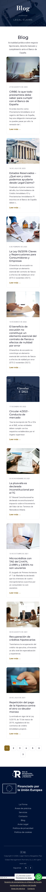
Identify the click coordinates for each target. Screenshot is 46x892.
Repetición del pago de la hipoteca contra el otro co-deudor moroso (22, 707)
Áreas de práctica (18, 889)
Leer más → (15, 129)
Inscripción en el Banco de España (23, 885)
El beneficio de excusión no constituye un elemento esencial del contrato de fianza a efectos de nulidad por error (23, 336)
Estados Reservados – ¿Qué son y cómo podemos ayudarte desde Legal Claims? (22, 178)
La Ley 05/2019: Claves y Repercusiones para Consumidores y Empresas (22, 256)
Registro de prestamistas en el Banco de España (23, 882)
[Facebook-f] (30, 868)
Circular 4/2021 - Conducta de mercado (19, 414)
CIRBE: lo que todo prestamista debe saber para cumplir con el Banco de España (20, 98)
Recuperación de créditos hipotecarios (22, 638)
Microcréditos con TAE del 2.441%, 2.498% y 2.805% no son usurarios (21, 563)
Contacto (31, 889)
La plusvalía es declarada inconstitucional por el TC (21, 488)
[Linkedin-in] (26, 868)
